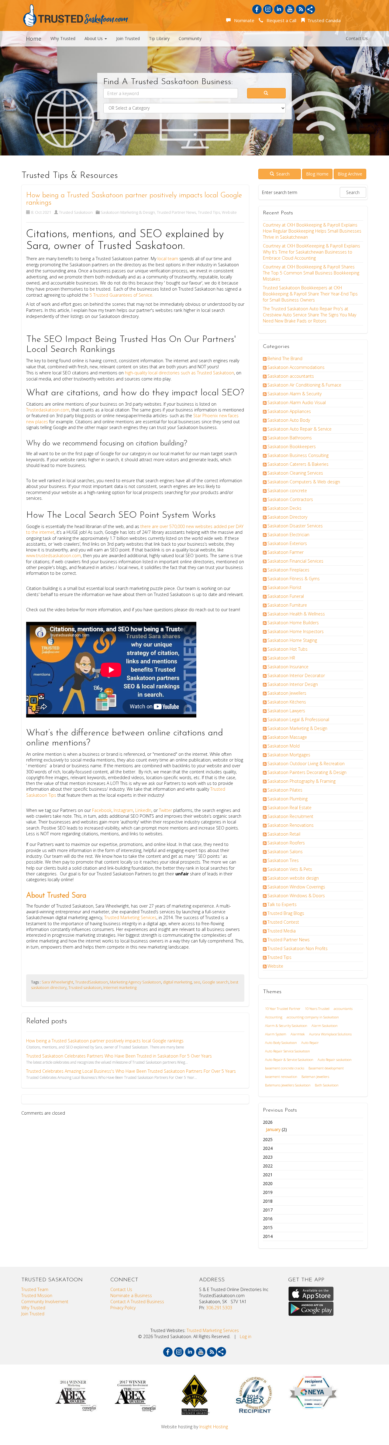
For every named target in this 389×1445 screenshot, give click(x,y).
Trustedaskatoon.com (47, 410)
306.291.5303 (219, 1307)
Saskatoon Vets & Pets (289, 869)
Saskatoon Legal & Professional (298, 719)
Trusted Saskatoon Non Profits (297, 948)
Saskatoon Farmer (285, 552)
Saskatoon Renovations (290, 825)
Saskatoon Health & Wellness (296, 614)
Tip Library (159, 38)
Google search (215, 982)
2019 (268, 1192)
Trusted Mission (36, 1295)
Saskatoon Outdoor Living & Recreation (306, 763)
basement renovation (281, 1076)
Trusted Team (34, 1289)
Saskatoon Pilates (284, 790)
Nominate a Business (131, 1295)
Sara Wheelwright (57, 982)
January (273, 1129)
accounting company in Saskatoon (313, 1017)
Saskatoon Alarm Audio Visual (296, 402)
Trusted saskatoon (85, 987)
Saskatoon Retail (283, 834)
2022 (268, 1166)
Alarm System (275, 1034)
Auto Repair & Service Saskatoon (289, 1059)
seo (197, 982)
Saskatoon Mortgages (288, 755)
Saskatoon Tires (283, 860)
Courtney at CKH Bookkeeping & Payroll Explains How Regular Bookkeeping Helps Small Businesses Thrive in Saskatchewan (312, 231)
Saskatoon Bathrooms (289, 438)
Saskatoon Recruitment (290, 816)
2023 (268, 1157)
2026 (275, 1125)
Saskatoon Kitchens (286, 702)
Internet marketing (119, 987)
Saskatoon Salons (285, 851)
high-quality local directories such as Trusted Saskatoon (179, 373)
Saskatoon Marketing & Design (128, 212)
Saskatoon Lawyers (286, 711)
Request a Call (280, 20)
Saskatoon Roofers (286, 843)
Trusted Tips (209, 212)
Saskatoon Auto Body (288, 420)
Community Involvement (44, 1301)
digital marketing (177, 982)
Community (190, 38)
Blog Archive (350, 174)
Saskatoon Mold (283, 746)
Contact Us (357, 38)
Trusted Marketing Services (130, 917)
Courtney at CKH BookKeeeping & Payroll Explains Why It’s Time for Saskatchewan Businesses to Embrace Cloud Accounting (311, 252)
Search (282, 174)
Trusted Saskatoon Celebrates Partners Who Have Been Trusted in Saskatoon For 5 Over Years (119, 1056)
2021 (268, 1174)
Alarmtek (298, 1034)
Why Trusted (62, 38)
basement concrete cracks (284, 1068)
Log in (245, 1336)
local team (167, 258)
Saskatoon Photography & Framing (301, 781)
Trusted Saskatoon (76, 212)
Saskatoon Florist (284, 587)
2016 (268, 1219)
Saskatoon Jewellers (286, 693)
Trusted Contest (283, 922)
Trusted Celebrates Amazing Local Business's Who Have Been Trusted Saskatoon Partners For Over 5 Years (131, 1071)
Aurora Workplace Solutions (330, 1034)
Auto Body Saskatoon (281, 1042)
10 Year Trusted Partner (283, 1008)
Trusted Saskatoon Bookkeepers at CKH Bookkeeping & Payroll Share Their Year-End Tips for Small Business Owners (310, 294)
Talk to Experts (282, 904)
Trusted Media (281, 931)
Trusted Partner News (176, 212)
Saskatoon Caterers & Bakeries (298, 464)
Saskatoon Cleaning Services (295, 473)
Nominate (243, 20)
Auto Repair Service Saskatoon (287, 1051)
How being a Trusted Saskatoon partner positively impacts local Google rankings (105, 1041)
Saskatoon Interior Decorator (296, 675)
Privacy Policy (123, 1307)
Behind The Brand (284, 358)
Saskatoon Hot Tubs (287, 649)
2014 (268, 1236)
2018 (268, 1201)
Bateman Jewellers (315, 1076)
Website (229, 212)
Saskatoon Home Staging (292, 640)
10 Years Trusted (317, 1008)
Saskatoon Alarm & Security (294, 394)
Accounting (273, 1017)
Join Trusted (128, 38)
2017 (268, 1210)
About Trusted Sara (56, 895)
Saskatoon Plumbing (287, 799)
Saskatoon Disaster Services (295, 526)
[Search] (266, 93)
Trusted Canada (323, 20)
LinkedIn (143, 810)
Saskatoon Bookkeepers (291, 446)
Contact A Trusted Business (137, 1301)
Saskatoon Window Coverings (296, 887)
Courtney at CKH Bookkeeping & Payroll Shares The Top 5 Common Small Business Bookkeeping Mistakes (311, 273)
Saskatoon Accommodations (296, 367)
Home (33, 38)
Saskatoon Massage (287, 737)
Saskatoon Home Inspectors (295, 631)
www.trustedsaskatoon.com (53, 555)
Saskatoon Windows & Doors (296, 895)
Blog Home (317, 174)
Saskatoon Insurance (287, 667)
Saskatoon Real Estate (289, 807)
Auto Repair (310, 1042)
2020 (268, 1183)
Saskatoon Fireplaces (288, 570)
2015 (268, 1227)
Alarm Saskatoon (325, 1025)
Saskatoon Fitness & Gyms (293, 578)
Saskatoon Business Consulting (298, 455)
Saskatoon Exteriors (287, 543)
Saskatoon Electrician (288, 534)
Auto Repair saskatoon (335, 1059)
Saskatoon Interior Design (292, 684)
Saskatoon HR (281, 658)
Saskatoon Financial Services (295, 561)
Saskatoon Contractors (290, 499)
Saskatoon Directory (287, 517)
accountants (343, 1008)
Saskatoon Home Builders (293, 622)
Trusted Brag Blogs (285, 913)
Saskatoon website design (293, 878)
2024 (268, 1148)
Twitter (166, 810)
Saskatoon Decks (284, 508)
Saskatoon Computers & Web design (303, 482)
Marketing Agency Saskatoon (135, 982)
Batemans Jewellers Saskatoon (288, 1085)
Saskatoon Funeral (285, 596)
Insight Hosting (213, 1427)
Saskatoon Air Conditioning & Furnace (304, 385)
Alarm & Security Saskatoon (286, 1025)
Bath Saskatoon (327, 1085)
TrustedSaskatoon (91, 982)
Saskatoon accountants (290, 376)
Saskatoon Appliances (289, 411)
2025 (268, 1139)
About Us (94, 38)
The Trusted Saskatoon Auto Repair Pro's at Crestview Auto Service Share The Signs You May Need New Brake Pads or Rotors (309, 315)
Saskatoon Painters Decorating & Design (306, 772)
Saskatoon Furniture (287, 605)
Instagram (123, 810)
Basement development (326, 1068)
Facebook (101, 810)
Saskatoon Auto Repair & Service (299, 429)
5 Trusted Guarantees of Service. (122, 295)
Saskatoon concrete (287, 490)
